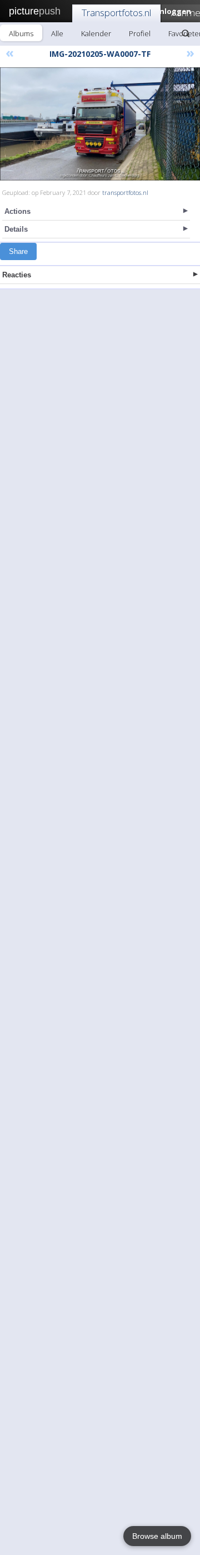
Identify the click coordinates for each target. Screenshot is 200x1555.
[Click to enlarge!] (100, 123)
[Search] (185, 33)
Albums (21, 33)
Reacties (16, 275)
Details (16, 229)
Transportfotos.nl (116, 12)
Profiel (140, 33)
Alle (57, 33)
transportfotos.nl (125, 192)
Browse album (157, 1536)
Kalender (96, 33)
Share (18, 251)
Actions (17, 211)
